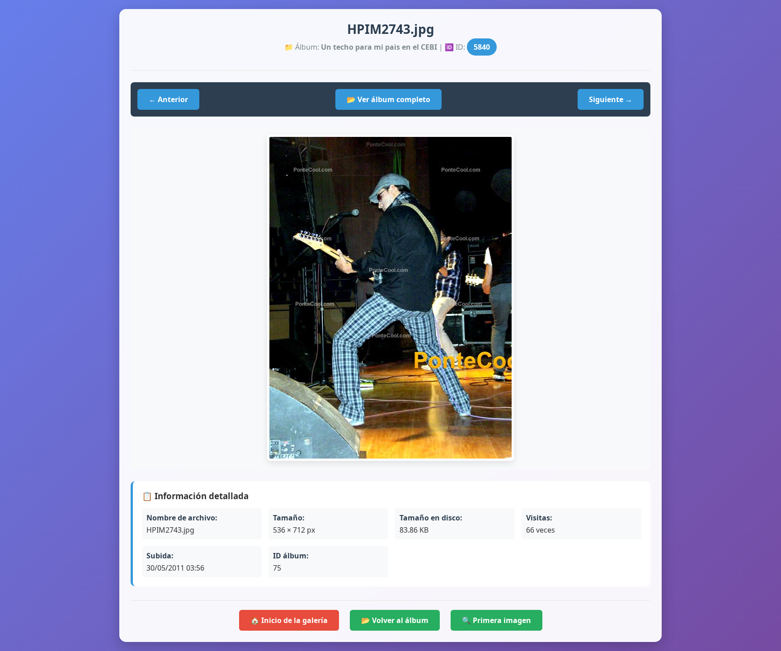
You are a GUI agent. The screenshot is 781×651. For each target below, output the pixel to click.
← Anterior (168, 99)
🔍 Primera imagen (496, 620)
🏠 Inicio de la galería (289, 620)
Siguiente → (610, 99)
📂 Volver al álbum (394, 620)
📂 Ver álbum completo (388, 99)
